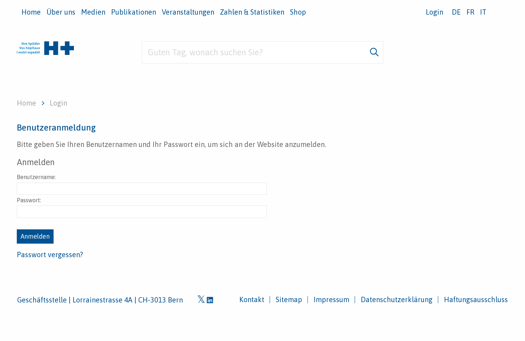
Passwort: (29, 200)
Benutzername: (36, 177)
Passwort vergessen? (50, 254)
